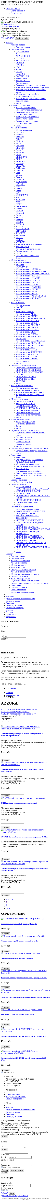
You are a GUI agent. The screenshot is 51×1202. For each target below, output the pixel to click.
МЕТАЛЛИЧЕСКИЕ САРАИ (28, 491)
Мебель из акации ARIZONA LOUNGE (33, 273)
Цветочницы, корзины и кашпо (29, 473)
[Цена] (8, 721)
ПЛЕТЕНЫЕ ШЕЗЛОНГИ (27, 406)
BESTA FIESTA (22, 60)
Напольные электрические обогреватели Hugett (27, 113)
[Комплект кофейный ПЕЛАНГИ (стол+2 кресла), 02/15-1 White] (25, 1031)
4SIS (18, 54)
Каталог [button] (9, 554)
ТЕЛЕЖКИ (21, 381)
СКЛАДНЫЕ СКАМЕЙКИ (27, 527)
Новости (9, 610)
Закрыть (5, 1170)
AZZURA (20, 58)
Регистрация (16, 13)
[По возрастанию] (2, 723)
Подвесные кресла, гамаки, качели (25, 430)
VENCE (19, 238)
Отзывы (9, 612)
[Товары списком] (16, 716)
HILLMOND (21, 182)
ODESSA (20, 208)
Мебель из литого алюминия (28, 249)
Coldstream (20, 168)
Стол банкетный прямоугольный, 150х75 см (17, 958)
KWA (18, 67)
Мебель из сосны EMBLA (27, 334)
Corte (18, 173)
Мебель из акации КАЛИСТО (28, 298)
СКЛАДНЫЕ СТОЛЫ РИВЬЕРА (30, 538)
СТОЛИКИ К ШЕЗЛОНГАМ (28, 408)
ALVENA (20, 132)
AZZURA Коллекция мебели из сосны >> (18, 714)
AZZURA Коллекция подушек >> (15, 712)
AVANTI (19, 143)
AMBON (19, 134)
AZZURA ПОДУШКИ (25, 462)
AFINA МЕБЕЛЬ (23, 56)
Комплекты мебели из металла (29, 244)
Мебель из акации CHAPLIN (28, 278)
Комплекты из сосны (25, 312)
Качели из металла (23, 439)
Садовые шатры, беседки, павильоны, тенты (30, 448)
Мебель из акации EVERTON (28, 285)
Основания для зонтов (25, 424)
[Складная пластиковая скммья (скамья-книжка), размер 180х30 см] (25, 992)
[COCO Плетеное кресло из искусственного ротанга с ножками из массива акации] (25, 864)
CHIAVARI (20, 166)
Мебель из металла (19, 128)
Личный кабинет (13, 8)
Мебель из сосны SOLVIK (27, 354)
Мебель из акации (18, 260)
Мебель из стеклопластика (22, 386)
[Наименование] (5, 721)
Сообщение (6, 1165)
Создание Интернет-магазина (10, 1198)
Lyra (17, 193)
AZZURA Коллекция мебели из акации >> (19, 709)
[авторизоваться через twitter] (4, 1191)
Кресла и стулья (22, 247)
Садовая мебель (17, 49)
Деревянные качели (24, 437)
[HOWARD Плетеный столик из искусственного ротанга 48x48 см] (25, 832)
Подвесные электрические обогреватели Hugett (27, 122)
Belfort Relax (21, 152)
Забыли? (4, 1193)
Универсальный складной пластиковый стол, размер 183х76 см (24, 978)
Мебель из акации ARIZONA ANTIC (31, 271)
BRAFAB (20, 63)
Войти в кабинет (18, 11)
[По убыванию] (5, 723)
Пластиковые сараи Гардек (27, 502)
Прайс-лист (11, 614)
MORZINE (20, 199)
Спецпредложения (14, 605)
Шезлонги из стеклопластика (28, 415)
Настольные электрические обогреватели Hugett (27, 117)
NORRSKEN (21, 206)
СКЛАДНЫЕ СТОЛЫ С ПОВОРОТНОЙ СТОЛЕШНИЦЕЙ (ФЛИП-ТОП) (31, 542)
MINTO (19, 197)
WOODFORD (22, 267)
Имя (3, 1155)
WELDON (20, 242)
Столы (18, 253)
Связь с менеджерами (15, 1099)
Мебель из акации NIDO (26, 291)
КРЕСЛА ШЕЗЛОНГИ (25, 404)
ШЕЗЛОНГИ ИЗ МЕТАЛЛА (28, 413)
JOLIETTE (20, 186)
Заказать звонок (17, 1170)
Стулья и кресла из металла (27, 256)
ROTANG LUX (22, 76)
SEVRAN (20, 224)
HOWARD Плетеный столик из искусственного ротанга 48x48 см (24, 837)
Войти (12, 1193)
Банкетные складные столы (22, 507)
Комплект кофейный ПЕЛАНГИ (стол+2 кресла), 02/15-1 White (24, 1036)
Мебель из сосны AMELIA (27, 316)
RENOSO (20, 217)
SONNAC (20, 226)
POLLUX (20, 213)
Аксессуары (16, 455)
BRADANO (21, 161)
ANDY (19, 139)
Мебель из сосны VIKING (27, 359)
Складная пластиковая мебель (23, 365)
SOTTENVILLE (22, 229)
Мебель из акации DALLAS (28, 282)
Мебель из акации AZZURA (28, 276)
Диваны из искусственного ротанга (31, 85)
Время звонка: (7, 1160)
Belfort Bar (20, 150)
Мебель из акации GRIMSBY (28, 289)
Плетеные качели (23, 442)
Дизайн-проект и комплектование (20, 599)
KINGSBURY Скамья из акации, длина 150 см (17, 1014)
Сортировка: (6, 718)
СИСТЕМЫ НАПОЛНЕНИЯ (28, 500)
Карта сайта (11, 617)
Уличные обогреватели (20, 105)
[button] (5, 760)
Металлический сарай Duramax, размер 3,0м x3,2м (19, 941)
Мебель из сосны (18, 303)
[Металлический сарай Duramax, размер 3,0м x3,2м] (23, 936)
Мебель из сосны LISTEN (27, 350)
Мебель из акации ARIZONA (28, 269)
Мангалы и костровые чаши (27, 464)
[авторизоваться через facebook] (2, 1191)
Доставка (10, 603)
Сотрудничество (13, 601)
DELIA (19, 175)
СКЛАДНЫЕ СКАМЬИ (26, 377)
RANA (19, 215)
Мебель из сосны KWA (25, 347)
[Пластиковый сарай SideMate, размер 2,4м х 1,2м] (22, 919)
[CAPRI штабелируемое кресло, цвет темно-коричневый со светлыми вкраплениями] (25, 729)
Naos (18, 202)
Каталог (9, 42)
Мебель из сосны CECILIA (27, 327)
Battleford (20, 146)
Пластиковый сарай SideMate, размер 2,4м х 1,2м (19, 924)
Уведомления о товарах (16, 1096)
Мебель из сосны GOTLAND (28, 343)
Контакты (10, 596)
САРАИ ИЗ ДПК (23, 493)
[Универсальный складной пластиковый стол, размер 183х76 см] (25, 973)
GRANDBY (21, 179)
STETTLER (21, 231)
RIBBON (20, 309)
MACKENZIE (22, 195)
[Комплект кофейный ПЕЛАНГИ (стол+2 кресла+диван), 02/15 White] (25, 1053)
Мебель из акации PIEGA (27, 294)
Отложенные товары (15, 608)
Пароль (4, 1185)
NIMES (19, 204)
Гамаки (19, 435)
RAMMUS (20, 74)
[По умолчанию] (2, 721)
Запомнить (8, 1188)
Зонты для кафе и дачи (20, 419)
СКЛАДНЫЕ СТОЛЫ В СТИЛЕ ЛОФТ (33, 529)
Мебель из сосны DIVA (26, 332)
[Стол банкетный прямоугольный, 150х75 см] (20, 953)
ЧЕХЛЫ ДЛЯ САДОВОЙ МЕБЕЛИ (31, 475)
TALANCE (20, 233)
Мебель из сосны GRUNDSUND (30, 345)
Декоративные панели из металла (30, 466)
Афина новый (22, 83)
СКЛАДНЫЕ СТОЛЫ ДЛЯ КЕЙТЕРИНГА (27, 532)
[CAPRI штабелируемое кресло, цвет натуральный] (23, 798)
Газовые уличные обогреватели (29, 110)
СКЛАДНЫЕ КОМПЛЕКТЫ (28, 370)
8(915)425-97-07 (8, 38)
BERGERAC (21, 157)
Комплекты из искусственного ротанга (32, 87)
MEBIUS (19, 69)
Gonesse (19, 177)
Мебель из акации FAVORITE (28, 287)
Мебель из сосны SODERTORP (29, 352)
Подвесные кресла (23, 444)
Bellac (18, 155)
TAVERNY (20, 235)
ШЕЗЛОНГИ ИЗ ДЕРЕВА (27, 410)
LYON (18, 190)
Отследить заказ (13, 1094)
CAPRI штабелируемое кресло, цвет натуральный (19, 803)
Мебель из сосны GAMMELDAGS (30, 341)
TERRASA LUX (23, 81)
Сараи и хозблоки (18, 484)
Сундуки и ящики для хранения (29, 460)
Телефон (4, 1157)
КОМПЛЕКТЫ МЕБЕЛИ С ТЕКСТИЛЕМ (27, 517)
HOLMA (19, 307)
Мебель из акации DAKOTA (28, 280)
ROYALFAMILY (23, 78)
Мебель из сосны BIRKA (26, 323)
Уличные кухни (22, 469)
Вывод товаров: (7, 716)
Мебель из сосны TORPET (27, 356)
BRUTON (20, 264)
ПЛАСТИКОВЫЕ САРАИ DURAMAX (32, 489)
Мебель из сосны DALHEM (27, 330)
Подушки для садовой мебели (28, 471)
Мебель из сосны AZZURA (27, 321)
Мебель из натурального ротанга (25, 390)
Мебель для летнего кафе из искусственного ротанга (27, 95)
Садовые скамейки (19, 480)
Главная (9, 693)
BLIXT (19, 159)
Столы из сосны (22, 361)
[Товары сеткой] (19, 716)
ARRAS (19, 141)
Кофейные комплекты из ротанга (30, 395)
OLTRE (19, 72)
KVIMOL (20, 65)
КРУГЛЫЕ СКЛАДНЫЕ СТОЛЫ (30, 520)
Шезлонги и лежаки (19, 399)
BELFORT (20, 148)
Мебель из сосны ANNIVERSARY (30, 318)
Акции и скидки (18, 45)
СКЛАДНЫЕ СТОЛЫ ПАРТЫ (29, 536)
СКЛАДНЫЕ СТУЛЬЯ (25, 379)
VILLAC (19, 240)
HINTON (20, 184)
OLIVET (19, 211)
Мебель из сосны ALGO (26, 314)
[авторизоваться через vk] (7, 1191)
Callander (19, 164)
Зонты (18, 426)
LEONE (19, 188)
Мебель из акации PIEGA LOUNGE (31, 296)
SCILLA (19, 222)
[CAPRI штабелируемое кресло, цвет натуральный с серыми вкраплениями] (25, 765)
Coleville (19, 170)
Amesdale (20, 137)
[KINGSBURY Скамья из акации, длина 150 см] (21, 1010)
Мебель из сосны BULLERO (28, 325)
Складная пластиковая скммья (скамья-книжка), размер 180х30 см (25, 997)
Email (3, 1183)
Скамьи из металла (24, 251)
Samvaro (19, 220)
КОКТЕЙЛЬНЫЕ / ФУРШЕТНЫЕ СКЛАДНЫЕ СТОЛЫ (30, 512)
